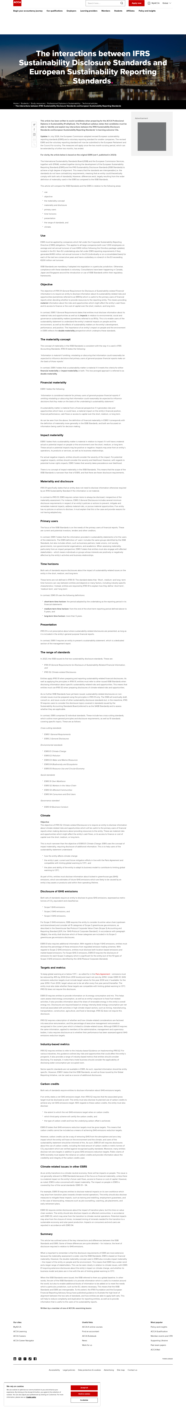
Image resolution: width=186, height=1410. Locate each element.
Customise (84, 1400)
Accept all (84, 1388)
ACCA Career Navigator (23, 1340)
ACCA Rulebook (89, 1336)
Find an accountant (90, 1331)
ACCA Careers (19, 1336)
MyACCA (17, 1327)
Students (118, 11)
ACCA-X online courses (92, 1327)
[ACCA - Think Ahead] (17, 5)
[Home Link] (167, 1359)
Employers (71, 11)
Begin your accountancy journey (28, 11)
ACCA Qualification (159, 1331)
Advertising (109, 1370)
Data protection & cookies (89, 1370)
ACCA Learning (20, 1331)
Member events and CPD (162, 1336)
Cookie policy (31, 1397)
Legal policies (69, 1370)
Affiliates (130, 11)
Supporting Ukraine (159, 1340)
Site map (121, 1370)
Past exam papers (158, 1345)
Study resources (38, 103)
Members (105, 11)
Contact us (132, 1370)
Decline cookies (84, 1394)
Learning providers (88, 11)
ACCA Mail (155, 1349)
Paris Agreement (103, 974)
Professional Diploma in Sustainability (63, 103)
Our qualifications (55, 11)
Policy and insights (147, 11)
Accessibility (54, 1370)
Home (16, 103)
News (84, 1340)
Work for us (87, 1345)
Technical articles (89, 103)
